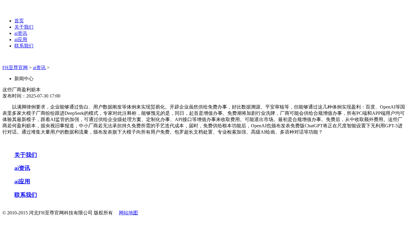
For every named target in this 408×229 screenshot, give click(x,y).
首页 (19, 20)
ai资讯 (20, 33)
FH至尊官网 (15, 67)
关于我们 (23, 27)
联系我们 (23, 45)
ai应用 (20, 39)
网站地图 (128, 212)
